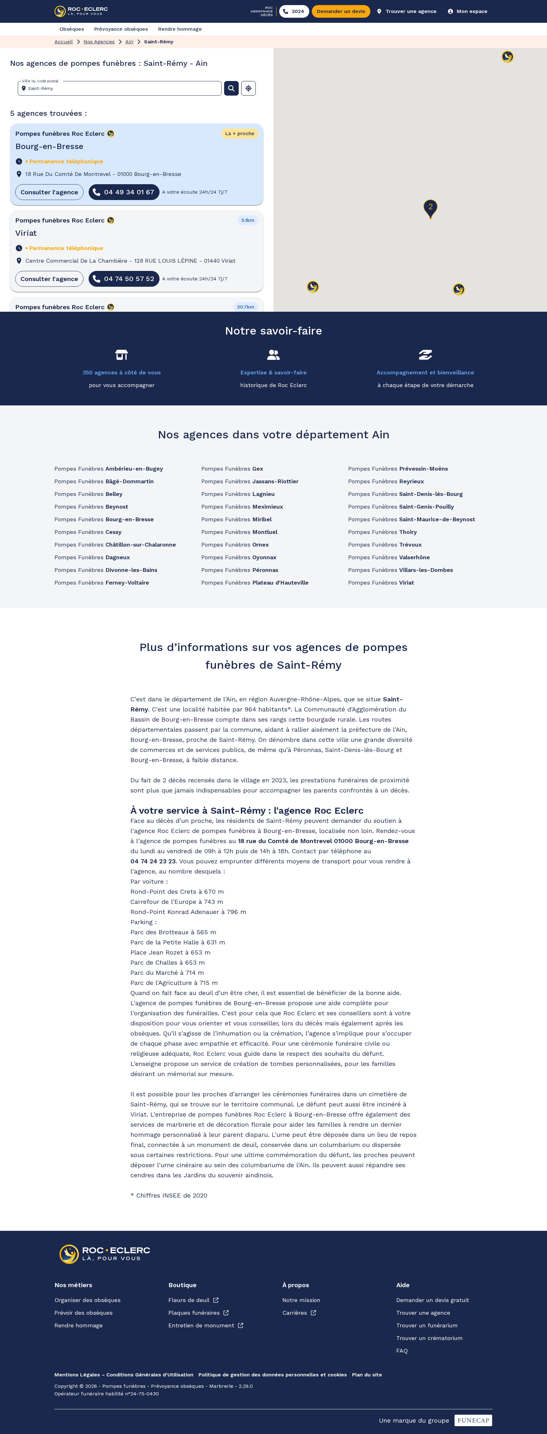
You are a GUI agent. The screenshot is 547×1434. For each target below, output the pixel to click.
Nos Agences (99, 42)
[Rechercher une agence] (231, 88)
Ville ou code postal (40, 81)
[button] (430, 209)
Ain (129, 42)
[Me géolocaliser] (248, 88)
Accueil (63, 42)
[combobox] (122, 88)
